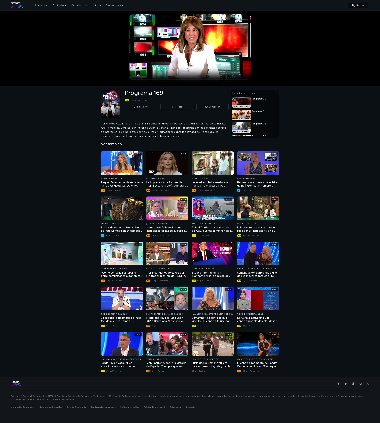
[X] (368, 383)
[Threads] (353, 383)
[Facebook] (338, 383)
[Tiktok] (345, 383)
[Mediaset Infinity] (17, 5)
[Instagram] (360, 383)
